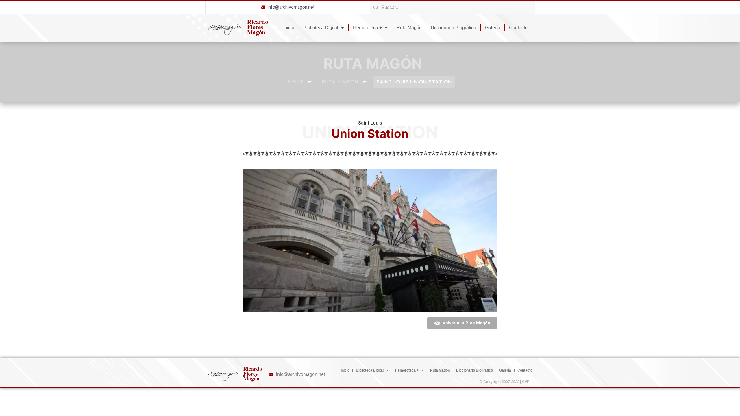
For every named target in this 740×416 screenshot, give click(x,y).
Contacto (518, 27)
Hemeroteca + (367, 27)
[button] (462, 323)
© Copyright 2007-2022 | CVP (504, 382)
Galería (492, 27)
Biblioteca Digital (320, 27)
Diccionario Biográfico (453, 27)
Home (296, 81)
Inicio (288, 27)
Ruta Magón (409, 27)
